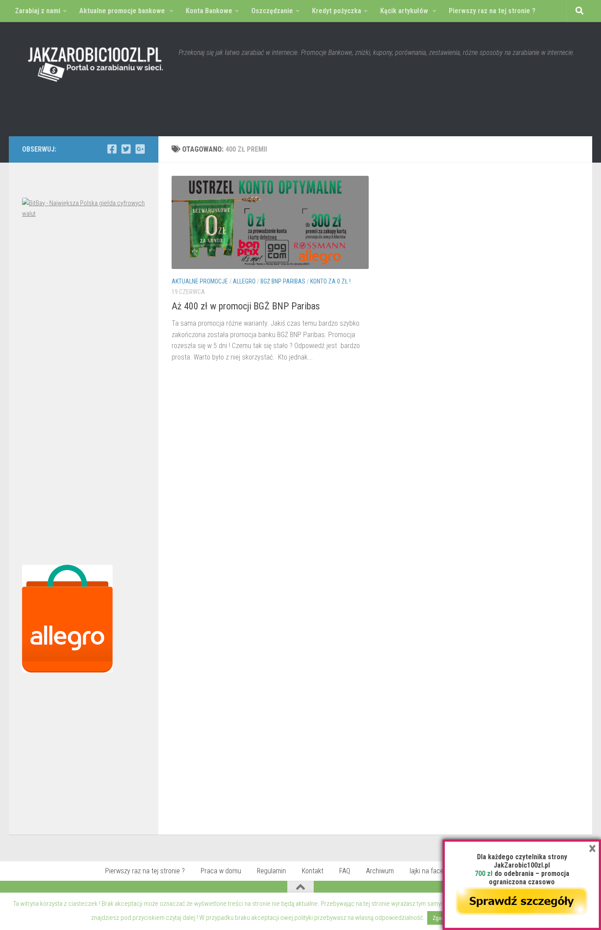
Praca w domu (221, 871)
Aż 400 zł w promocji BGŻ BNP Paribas (246, 306)
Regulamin (271, 871)
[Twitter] (126, 149)
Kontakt (312, 871)
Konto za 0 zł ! (330, 281)
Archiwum (380, 871)
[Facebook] (111, 149)
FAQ (344, 871)
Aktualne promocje (200, 281)
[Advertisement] (83, 394)
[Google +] (140, 149)
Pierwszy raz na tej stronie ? (145, 871)
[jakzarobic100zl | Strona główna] (96, 62)
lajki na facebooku (435, 871)
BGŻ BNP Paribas (282, 281)
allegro (244, 281)
